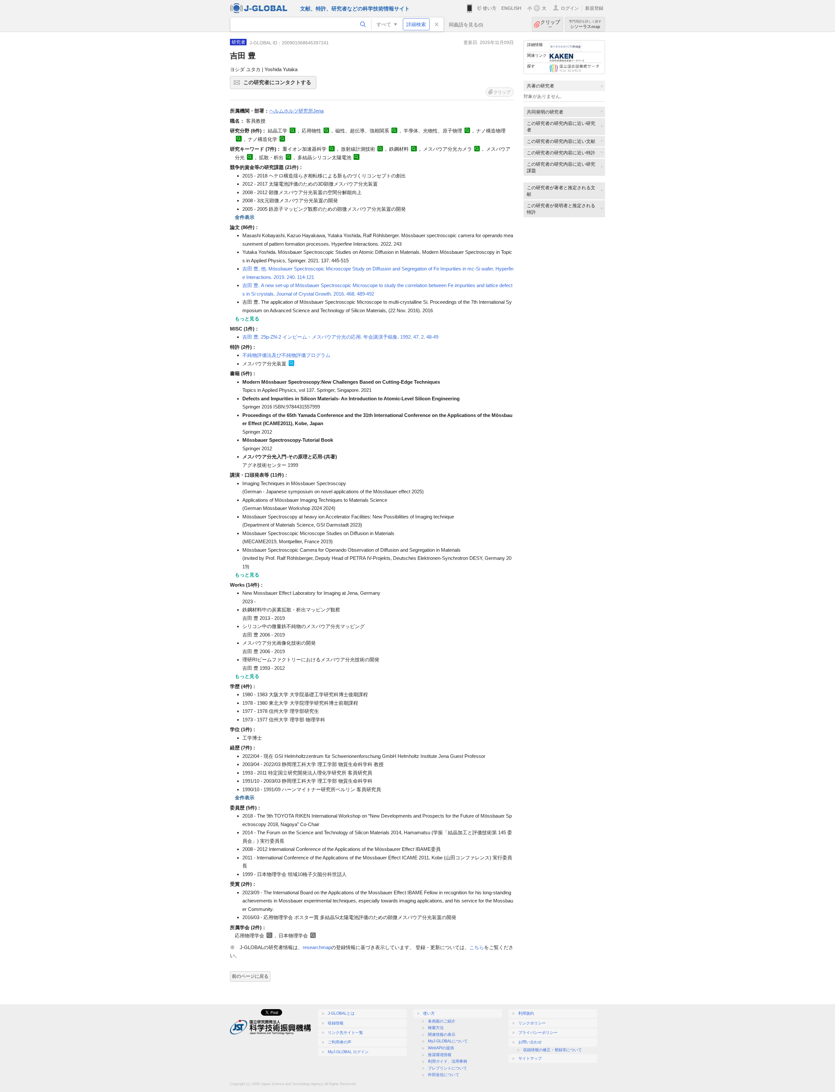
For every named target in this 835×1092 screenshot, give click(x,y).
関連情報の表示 (441, 1034)
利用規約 (526, 1013)
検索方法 (436, 1027)
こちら (476, 947)
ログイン (570, 8)
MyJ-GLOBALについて (448, 1041)
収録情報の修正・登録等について (552, 1050)
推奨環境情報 (439, 1055)
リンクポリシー (532, 1023)
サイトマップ (530, 1058)
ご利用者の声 (339, 1042)
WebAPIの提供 (441, 1048)
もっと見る (247, 318)
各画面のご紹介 (441, 1021)
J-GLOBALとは (341, 1013)
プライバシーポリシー (537, 1032)
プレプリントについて (447, 1068)
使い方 (489, 8)
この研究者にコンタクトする (279, 84)
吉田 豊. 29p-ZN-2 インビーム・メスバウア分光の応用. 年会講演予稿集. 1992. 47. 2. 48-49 (340, 337)
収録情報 (335, 1023)
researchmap (317, 947)
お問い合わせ (530, 1042)
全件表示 (244, 217)
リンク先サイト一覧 (345, 1032)
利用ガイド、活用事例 (447, 1061)
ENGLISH (511, 8)
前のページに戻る (250, 976)
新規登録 (594, 8)
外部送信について (443, 1074)
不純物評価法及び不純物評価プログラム (286, 355)
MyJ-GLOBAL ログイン (348, 1052)
